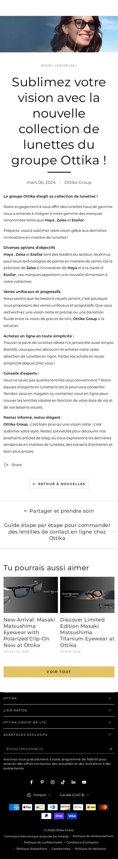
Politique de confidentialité (43, 842)
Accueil (47, 65)
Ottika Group (64, 830)
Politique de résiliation (90, 849)
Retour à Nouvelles (62, 484)
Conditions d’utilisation (82, 842)
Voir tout (59, 672)
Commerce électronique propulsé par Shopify (36, 836)
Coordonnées (61, 849)
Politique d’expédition (31, 849)
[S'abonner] (112, 749)
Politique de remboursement (93, 836)
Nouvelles (66, 65)
